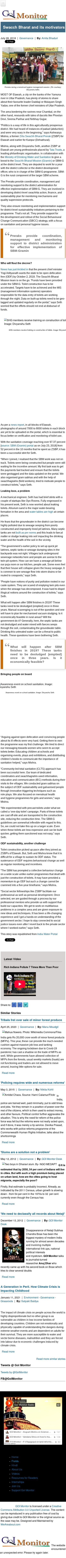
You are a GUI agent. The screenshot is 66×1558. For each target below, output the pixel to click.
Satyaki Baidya (29, 1301)
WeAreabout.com (10, 1524)
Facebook (14, 1004)
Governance (26, 38)
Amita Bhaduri (50, 38)
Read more (8, 1073)
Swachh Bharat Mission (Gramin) (33, 160)
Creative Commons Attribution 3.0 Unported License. (31, 1508)
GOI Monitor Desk (52, 1159)
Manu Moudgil (50, 1027)
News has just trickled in (14, 269)
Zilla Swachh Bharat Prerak (35, 136)
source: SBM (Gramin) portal (17, 445)
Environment (31, 1297)
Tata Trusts (56, 149)
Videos (16, 1473)
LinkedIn (19, 1004)
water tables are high (41, 511)
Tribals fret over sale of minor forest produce (31, 1020)
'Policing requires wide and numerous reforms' (33, 1082)
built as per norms (26, 532)
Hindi (15, 1465)
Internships (18, 1482)
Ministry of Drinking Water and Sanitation (28, 157)
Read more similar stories (50, 1359)
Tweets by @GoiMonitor (14, 1372)
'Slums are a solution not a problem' (25, 1152)
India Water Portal (47, 934)
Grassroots (7, 1301)
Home (15, 1457)
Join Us (16, 1486)
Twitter (25, 1004)
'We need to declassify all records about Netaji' (33, 1214)
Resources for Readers (25, 1478)
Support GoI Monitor (23, 1490)
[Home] (25, 15)
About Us (17, 1469)
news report (17, 424)
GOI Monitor (22, 1506)
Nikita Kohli (47, 1089)
